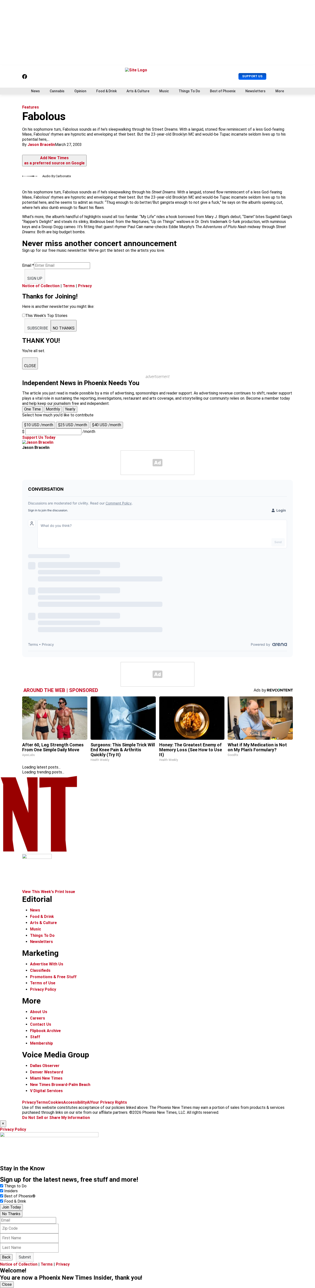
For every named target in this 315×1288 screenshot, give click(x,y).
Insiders (11, 1191)
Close (7, 1284)
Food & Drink (106, 91)
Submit (25, 1257)
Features (30, 107)
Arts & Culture (137, 91)
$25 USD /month (72, 425)
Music (164, 91)
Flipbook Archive (45, 1030)
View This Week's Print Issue (48, 891)
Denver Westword (46, 1072)
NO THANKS (64, 328)
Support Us (252, 76)
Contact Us (40, 1024)
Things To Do (189, 91)
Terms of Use (42, 983)
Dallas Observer (45, 1065)
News (35, 91)
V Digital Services (46, 1090)
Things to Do (15, 1186)
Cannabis (57, 91)
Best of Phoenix (223, 91)
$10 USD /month (38, 425)
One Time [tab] (32, 409)
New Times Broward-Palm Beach (60, 1084)
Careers (37, 1018)
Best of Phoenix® (19, 1196)
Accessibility (75, 1102)
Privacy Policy (43, 989)
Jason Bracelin (41, 144)
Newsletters (255, 91)
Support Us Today (38, 437)
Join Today (11, 1207)
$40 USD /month (106, 425)
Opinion (80, 91)
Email (28, 265)
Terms (69, 285)
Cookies (55, 1102)
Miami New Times (46, 1078)
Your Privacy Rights (109, 1102)
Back (6, 1257)
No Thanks (11, 1213)
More (279, 91)
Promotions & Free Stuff (53, 976)
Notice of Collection (41, 285)
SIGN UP (34, 278)
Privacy (85, 285)
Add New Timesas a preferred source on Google (54, 160)
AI (89, 1102)
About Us (38, 1011)
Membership (41, 1043)
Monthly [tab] (53, 409)
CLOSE (30, 365)
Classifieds (40, 970)
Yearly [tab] (70, 409)
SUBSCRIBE (37, 328)
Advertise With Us (46, 964)
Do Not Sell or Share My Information (56, 1117)
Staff (35, 1037)
